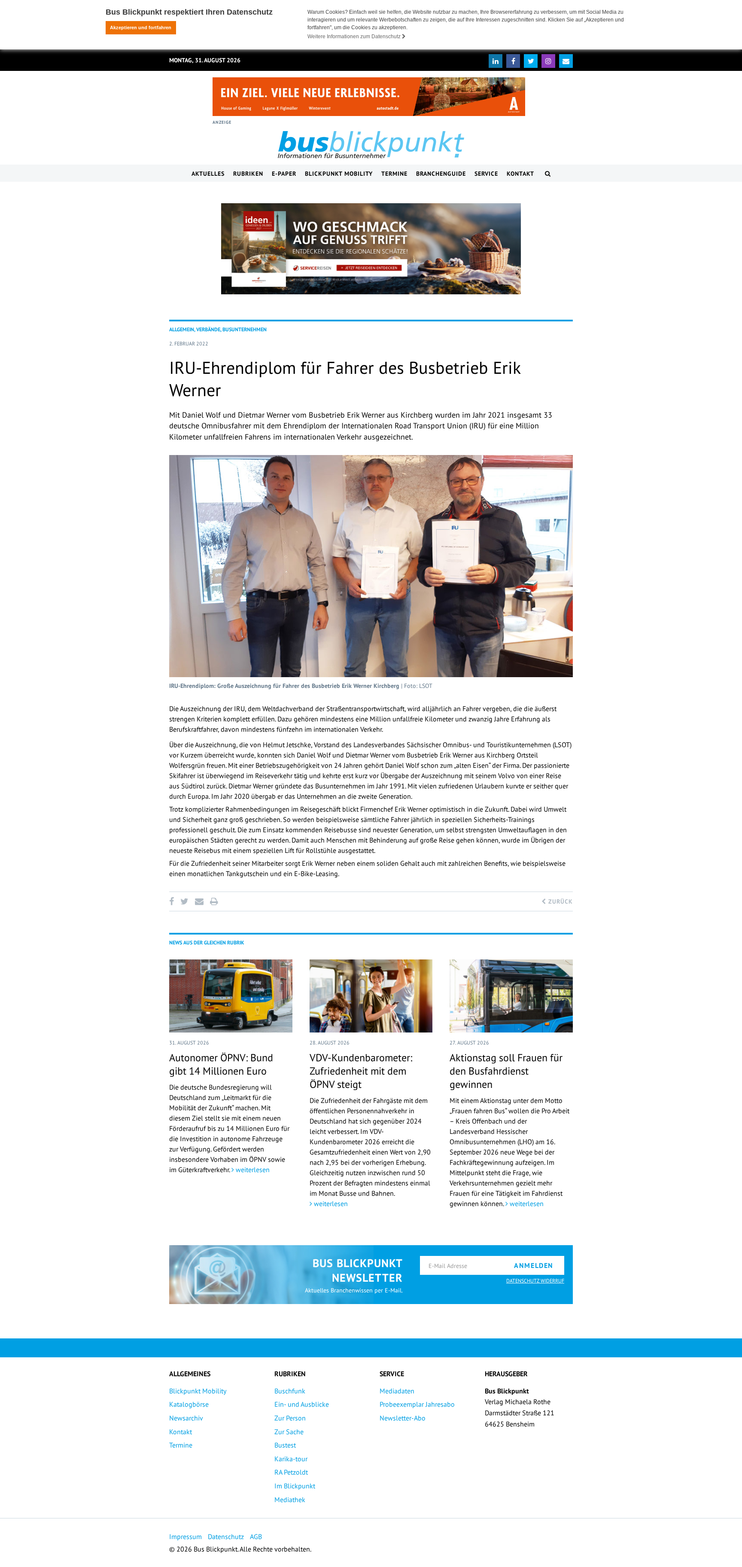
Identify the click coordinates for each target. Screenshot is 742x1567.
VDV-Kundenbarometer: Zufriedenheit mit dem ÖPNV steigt (361, 1071)
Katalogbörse (189, 1404)
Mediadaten (397, 1391)
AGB (256, 1536)
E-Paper (284, 173)
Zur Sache (289, 1431)
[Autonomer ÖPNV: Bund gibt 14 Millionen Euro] (230, 995)
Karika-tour (290, 1458)
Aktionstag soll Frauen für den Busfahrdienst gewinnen (506, 1071)
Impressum (185, 1536)
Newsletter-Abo (403, 1418)
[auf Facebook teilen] (173, 901)
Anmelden (533, 1265)
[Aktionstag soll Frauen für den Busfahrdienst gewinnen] (511, 995)
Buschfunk (289, 1391)
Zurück (559, 901)
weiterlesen (252, 1169)
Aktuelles (208, 173)
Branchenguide (441, 173)
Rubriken (248, 173)
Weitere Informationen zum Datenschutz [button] (354, 37)
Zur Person (290, 1418)
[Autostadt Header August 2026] (369, 96)
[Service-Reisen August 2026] (371, 248)
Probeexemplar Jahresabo (417, 1404)
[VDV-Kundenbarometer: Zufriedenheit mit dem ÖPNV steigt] (371, 995)
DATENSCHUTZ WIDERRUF (535, 1280)
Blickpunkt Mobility (339, 173)
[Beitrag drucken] (214, 901)
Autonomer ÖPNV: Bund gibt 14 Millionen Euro (221, 1064)
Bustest (285, 1445)
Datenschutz (226, 1536)
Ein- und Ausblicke (301, 1404)
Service (486, 173)
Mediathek (289, 1499)
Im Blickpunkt (294, 1485)
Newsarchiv (186, 1418)
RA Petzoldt (291, 1472)
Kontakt (520, 173)
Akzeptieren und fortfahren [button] (140, 27)
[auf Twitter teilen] (184, 901)
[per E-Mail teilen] (199, 901)
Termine (394, 173)
